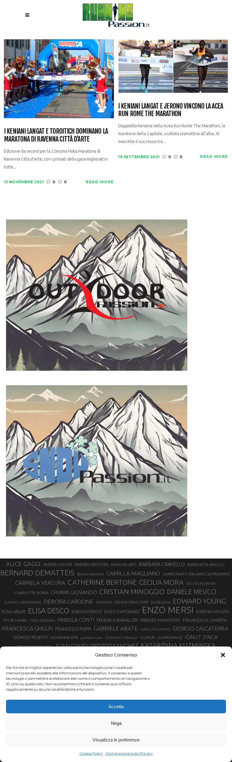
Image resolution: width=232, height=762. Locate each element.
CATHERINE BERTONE (102, 582)
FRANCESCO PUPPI (73, 628)
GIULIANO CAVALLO (121, 638)
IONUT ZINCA (201, 637)
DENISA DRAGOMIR (131, 602)
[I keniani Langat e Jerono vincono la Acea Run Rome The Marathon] (173, 66)
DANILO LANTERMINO (23, 602)
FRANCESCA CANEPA (204, 620)
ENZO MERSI (168, 610)
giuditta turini (92, 638)
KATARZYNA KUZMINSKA (178, 645)
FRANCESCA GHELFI (27, 628)
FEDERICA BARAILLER (117, 620)
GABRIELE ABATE (116, 628)
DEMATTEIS (104, 602)
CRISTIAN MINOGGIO (132, 591)
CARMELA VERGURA (40, 583)
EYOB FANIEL (15, 620)
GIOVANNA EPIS (64, 637)
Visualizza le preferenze (116, 739)
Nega (116, 723)
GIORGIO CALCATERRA (200, 628)
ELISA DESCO (48, 611)
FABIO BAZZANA (42, 620)
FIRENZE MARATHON (160, 620)
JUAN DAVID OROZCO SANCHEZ (96, 646)
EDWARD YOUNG (199, 601)
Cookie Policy (91, 753)
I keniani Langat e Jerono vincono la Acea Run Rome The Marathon (170, 110)
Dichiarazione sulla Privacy (129, 753)
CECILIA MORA (161, 582)
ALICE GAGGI (23, 563)
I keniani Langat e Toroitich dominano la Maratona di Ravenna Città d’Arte (56, 135)
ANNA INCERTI (123, 564)
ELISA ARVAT (14, 611)
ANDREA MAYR (57, 564)
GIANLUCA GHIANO (155, 629)
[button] (223, 655)
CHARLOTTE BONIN (31, 593)
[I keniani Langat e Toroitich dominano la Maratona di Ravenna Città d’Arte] (59, 78)
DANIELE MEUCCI (191, 591)
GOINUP (147, 637)
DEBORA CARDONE (68, 601)
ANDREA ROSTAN (91, 564)
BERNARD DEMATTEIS (37, 573)
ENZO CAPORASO (122, 611)
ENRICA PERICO (87, 611)
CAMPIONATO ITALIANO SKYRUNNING (196, 574)
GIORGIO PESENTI (30, 637)
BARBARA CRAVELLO (162, 564)
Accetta (116, 706)
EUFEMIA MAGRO (212, 611)
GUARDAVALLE (169, 637)
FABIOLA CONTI (75, 620)
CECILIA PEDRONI (200, 583)
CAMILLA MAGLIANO (133, 573)
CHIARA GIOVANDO (74, 592)
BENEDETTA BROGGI (205, 564)
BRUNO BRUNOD (90, 574)
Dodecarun (160, 602)
